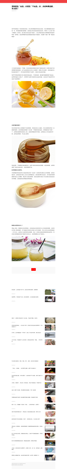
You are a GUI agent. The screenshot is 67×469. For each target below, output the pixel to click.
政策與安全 (16, 464)
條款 (19, 464)
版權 (22, 464)
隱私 (20, 464)
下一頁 (33, 269)
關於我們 (13, 464)
